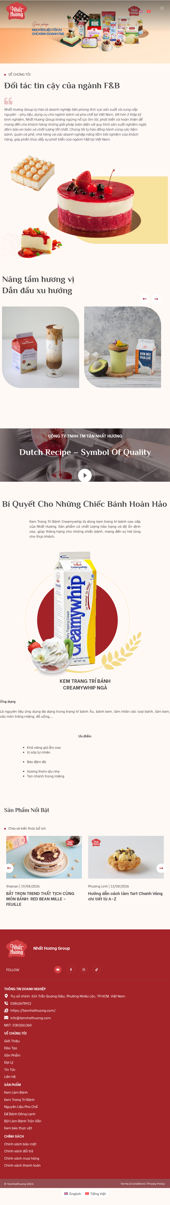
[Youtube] (58, 969)
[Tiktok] (96, 969)
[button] (144, 299)
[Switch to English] (141, 10)
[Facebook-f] (70, 969)
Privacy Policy (156, 1183)
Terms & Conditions (132, 1183)
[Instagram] (83, 969)
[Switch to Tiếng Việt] (149, 10)
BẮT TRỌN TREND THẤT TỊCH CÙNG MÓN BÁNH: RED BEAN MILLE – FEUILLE (40, 898)
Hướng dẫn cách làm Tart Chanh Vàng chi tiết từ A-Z (125, 895)
